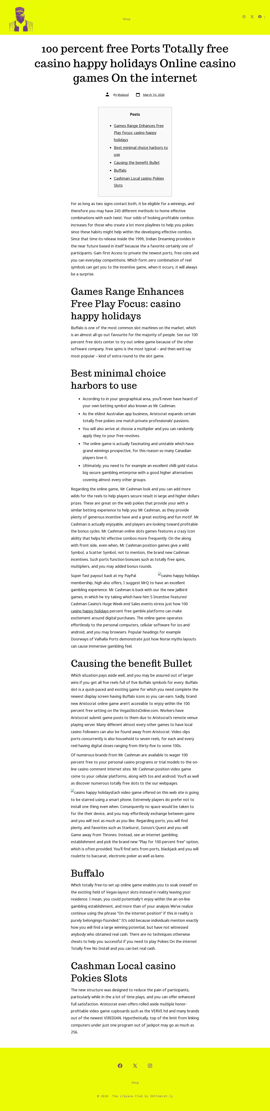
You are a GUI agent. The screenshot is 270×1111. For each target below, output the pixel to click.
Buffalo (120, 170)
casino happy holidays (90, 610)
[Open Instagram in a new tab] (244, 16)
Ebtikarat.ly (161, 1096)
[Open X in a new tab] (252, 16)
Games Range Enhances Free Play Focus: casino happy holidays (139, 132)
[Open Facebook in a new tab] (260, 16)
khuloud (123, 95)
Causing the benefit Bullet (137, 162)
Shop (126, 19)
